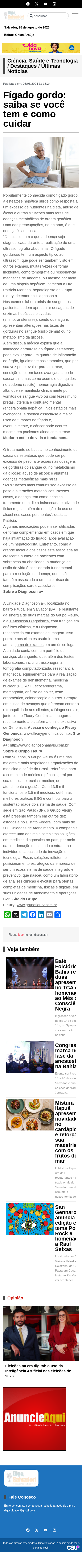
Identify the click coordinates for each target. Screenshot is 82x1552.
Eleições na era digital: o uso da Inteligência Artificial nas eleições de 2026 (38, 1371)
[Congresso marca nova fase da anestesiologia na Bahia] (30, 1057)
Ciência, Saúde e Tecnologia (42, 61)
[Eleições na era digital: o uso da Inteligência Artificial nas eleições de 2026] (41, 1333)
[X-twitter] (37, 4)
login (21, 934)
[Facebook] (28, 4)
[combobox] (48, 15)
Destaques (23, 66)
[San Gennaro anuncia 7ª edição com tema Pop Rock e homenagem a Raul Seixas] (30, 1219)
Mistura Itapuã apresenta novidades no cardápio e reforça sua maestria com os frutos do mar (68, 1132)
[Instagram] (54, 4)
